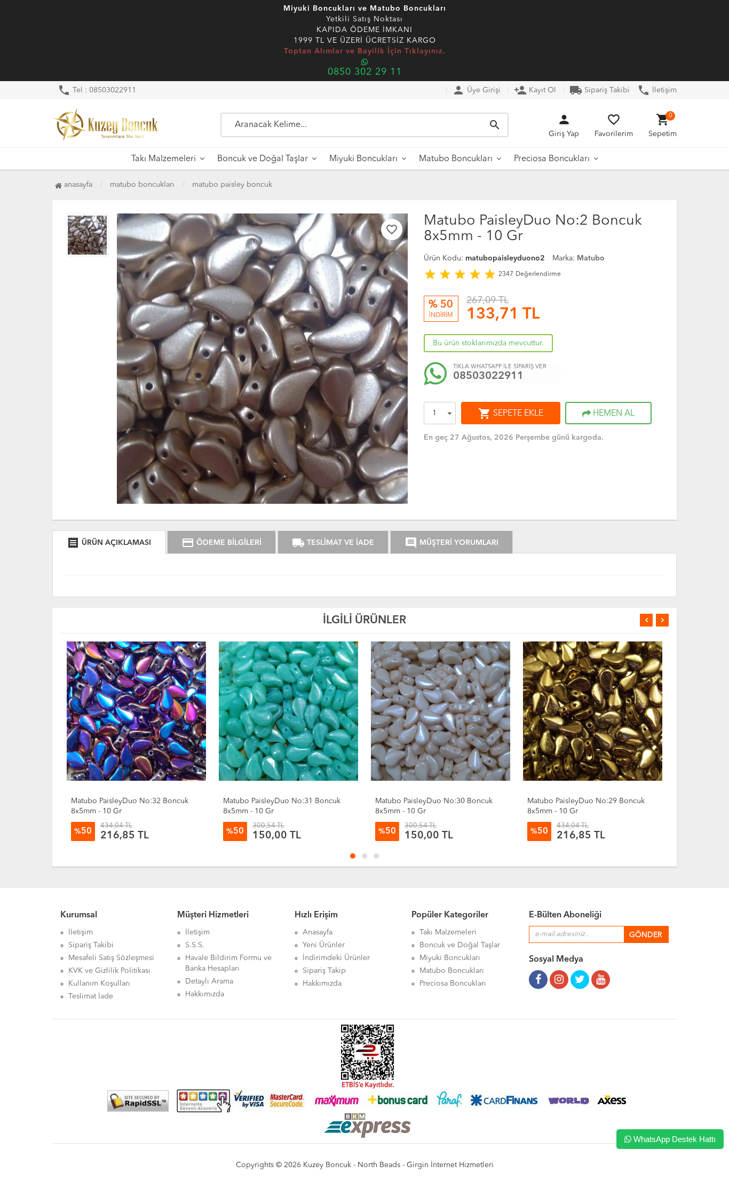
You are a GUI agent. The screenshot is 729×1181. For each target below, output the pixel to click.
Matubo (591, 258)
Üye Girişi (476, 90)
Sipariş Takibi (599, 90)
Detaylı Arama (209, 981)
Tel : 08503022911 (97, 90)
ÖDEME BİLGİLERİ (221, 542)
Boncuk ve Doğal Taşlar (262, 159)
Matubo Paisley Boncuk (232, 184)
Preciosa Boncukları (552, 159)
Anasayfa (77, 184)
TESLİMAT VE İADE (333, 542)
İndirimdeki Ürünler (336, 958)
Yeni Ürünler (324, 945)
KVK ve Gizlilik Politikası (109, 970)
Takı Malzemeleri (163, 159)
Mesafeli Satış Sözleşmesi (111, 958)
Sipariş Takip (324, 970)
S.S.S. (194, 945)
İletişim (657, 90)
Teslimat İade (90, 996)
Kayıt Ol (535, 90)
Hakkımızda (204, 994)
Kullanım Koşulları (99, 983)
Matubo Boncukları (456, 159)
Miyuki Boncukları (363, 159)
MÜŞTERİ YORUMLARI (451, 542)
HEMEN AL (613, 413)
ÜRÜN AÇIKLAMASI (109, 542)
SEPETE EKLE (510, 413)
